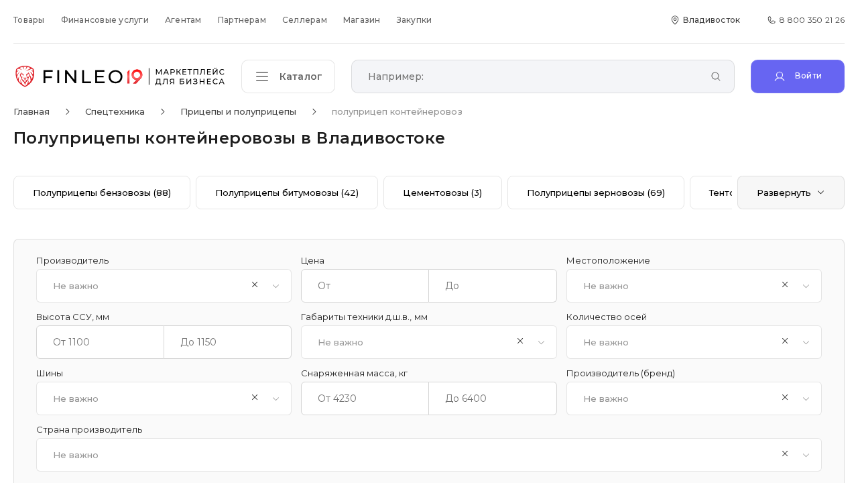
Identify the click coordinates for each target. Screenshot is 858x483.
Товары (29, 20)
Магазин (362, 20)
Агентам (183, 20)
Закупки (414, 20)
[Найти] (716, 77)
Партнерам (242, 20)
